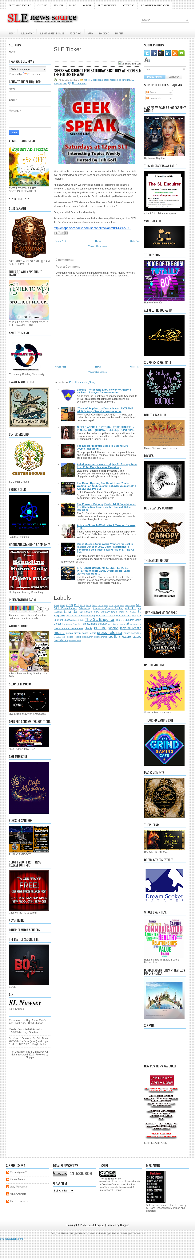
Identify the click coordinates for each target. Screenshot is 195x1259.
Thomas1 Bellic (88, 623)
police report (89, 633)
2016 (100, 606)
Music (72, 5)
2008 (56, 605)
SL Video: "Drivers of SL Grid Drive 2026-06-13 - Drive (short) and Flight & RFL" (29, 1041)
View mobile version (97, 246)
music (59, 632)
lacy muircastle (130, 628)
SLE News (110, 616)
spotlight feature (120, 636)
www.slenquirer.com (110, 1181)
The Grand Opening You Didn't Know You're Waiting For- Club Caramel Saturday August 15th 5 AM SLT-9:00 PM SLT (106, 486)
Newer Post (60, 241)
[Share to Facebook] (66, 233)
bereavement (135, 624)
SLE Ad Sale (72, 616)
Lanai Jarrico (73, 611)
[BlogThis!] (59, 233)
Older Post (135, 241)
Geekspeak (97, 80)
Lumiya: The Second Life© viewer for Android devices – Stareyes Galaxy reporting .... (104, 391)
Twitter (119, 33)
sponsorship (100, 637)
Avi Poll (86, 5)
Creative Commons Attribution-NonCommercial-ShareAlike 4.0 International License (117, 1187)
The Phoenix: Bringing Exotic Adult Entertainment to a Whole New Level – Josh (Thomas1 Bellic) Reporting (106, 507)
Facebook (104, 33)
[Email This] (55, 233)
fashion (113, 628)
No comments (79, 83)
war (65, 83)
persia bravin (73, 633)
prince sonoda (131, 633)
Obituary (105, 612)
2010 (69, 605)
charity (88, 628)
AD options (130, 606)
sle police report (71, 637)
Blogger (30, 1057)
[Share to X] (63, 233)
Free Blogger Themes (109, 1233)
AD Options (76, 33)
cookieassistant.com (11, 1238)
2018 (106, 606)
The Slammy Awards (70, 624)
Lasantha (93, 1233)
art (127, 623)
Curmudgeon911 (19, 1172)
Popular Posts (154, 77)
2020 (116, 606)
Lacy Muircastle (18, 1186)
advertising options (116, 624)
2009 (62, 605)
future (87, 80)
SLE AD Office (27, 33)
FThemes (65, 1233)
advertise (103, 623)
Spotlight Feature (20, 5)
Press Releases (107, 5)
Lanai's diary (91, 611)
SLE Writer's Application (155, 5)
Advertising (85, 608)
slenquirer (87, 637)
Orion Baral (117, 612)
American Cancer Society (108, 608)
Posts (152, 92)
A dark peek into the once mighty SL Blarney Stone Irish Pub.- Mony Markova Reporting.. (107, 466)
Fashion (58, 5)
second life (124, 80)
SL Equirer (131, 612)
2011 (76, 605)
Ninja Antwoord (18, 1193)
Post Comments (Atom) (82, 382)
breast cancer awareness (68, 628)
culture (100, 628)
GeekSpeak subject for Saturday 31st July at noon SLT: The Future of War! (97, 72)
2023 (122, 606)
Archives (174, 77)
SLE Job (100, 615)
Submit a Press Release (52, 33)
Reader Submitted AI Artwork (25, 1029)
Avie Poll (130, 608)
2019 (111, 606)
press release (111, 80)
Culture (42, 5)
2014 (94, 605)
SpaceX (68, 620)
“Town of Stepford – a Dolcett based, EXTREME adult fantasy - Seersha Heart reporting (105, 410)
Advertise (128, 5)
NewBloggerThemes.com (133, 1233)
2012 (82, 605)
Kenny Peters (17, 1179)
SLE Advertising (86, 615)
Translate (35, 74)
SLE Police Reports (126, 615)
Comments (155, 98)
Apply (90, 33)
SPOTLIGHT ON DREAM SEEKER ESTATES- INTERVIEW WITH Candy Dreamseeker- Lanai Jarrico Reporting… (103, 571)
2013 (88, 605)
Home (11, 33)
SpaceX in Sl (78, 620)
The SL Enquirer (99, 619)
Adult (138, 605)
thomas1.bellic (75, 641)
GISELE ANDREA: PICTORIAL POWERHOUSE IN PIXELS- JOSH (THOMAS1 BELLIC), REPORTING (105, 428)
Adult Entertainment (65, 608)
